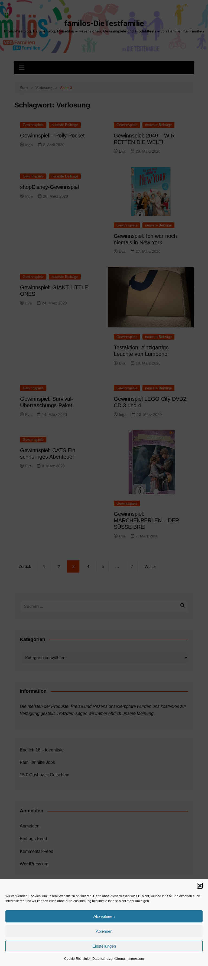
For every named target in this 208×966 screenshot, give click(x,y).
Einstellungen (104, 946)
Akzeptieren (104, 916)
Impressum (136, 959)
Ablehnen (104, 931)
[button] (200, 885)
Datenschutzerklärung (108, 959)
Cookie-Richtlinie (77, 959)
